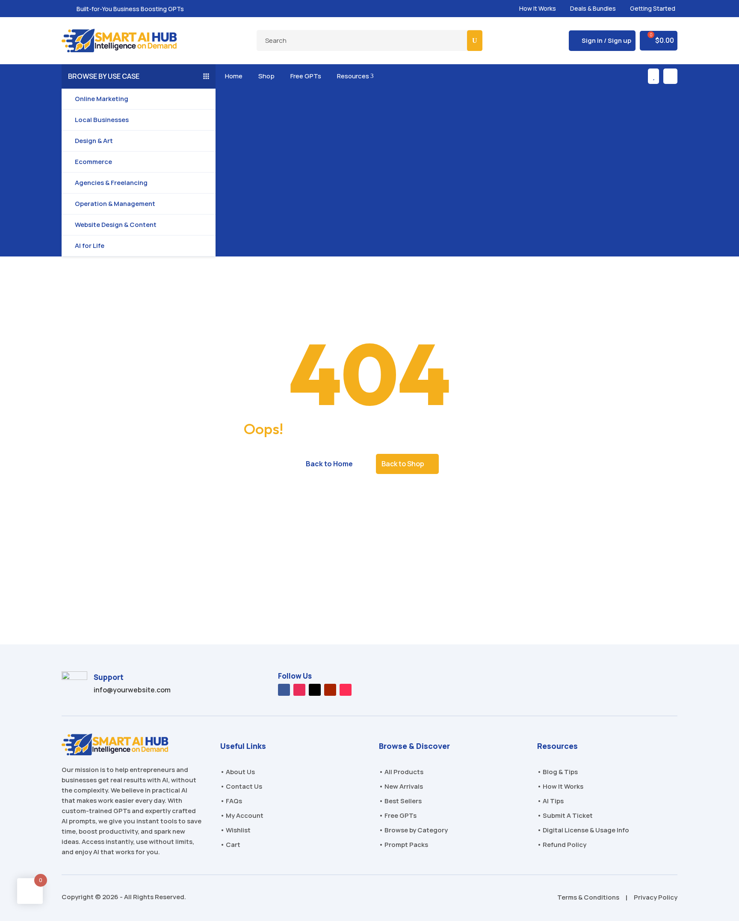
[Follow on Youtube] (330, 690)
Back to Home (329, 463)
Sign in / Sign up (606, 40)
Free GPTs (304, 76)
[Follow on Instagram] (299, 690)
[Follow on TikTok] (346, 690)
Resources (354, 76)
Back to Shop (402, 463)
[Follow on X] (315, 690)
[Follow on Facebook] (284, 690)
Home (232, 76)
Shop (265, 76)
